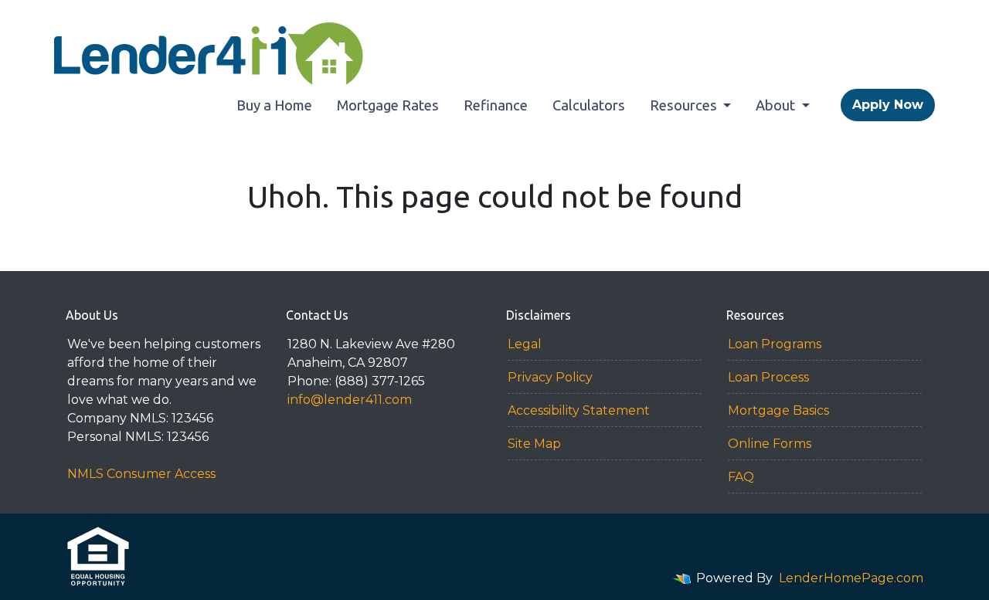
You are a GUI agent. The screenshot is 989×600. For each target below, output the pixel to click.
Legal (525, 344)
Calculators (588, 105)
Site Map (534, 443)
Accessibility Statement (579, 410)
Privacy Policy (550, 377)
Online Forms (769, 443)
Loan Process (768, 377)
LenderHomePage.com (851, 578)
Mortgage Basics (778, 410)
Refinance (496, 105)
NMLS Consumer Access (141, 473)
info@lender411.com (349, 399)
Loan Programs (774, 344)
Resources (685, 105)
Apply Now (887, 104)
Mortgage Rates (388, 105)
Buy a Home (274, 105)
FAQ (741, 476)
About (777, 105)
